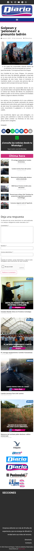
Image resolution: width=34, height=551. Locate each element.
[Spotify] (22, 2)
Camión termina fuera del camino (21, 169)
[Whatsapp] (26, 2)
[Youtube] (18, 2)
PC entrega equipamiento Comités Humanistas (21, 161)
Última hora (28, 38)
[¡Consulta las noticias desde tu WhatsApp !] (17, 138)
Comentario (5, 225)
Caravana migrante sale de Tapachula (21, 203)
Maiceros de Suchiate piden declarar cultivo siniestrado (21, 178)
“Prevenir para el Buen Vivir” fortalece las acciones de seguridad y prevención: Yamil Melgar (21, 196)
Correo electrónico (7, 252)
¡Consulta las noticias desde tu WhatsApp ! (17, 144)
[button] (17, 19)
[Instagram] (15, 2)
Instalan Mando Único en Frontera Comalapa (16, 312)
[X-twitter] (11, 2)
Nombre (4, 245)
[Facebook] (8, 2)
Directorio (28, 540)
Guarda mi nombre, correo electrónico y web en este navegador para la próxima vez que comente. (16, 260)
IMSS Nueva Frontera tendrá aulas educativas (21, 186)
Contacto (28, 543)
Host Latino (22, 549)
